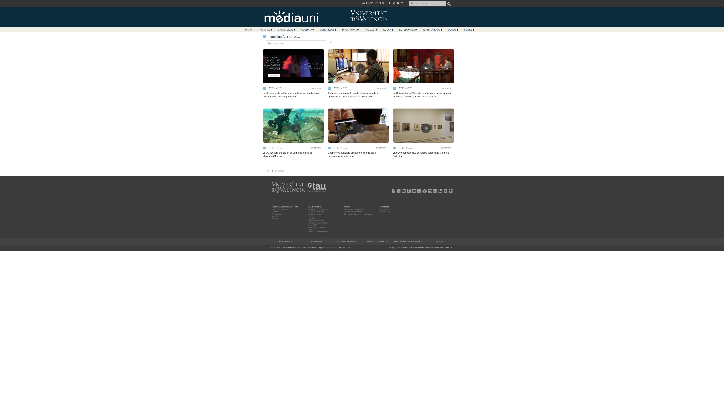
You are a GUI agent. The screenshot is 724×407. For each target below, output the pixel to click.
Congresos (328, 30)
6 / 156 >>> (275, 171)
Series (469, 30)
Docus (453, 30)
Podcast (371, 30)
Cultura (307, 30)
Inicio (248, 29)
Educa (388, 30)
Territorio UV (432, 30)
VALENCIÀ (367, 3)
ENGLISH (380, 3)
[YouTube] (398, 3)
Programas (350, 30)
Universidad (286, 30)
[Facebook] (389, 3)
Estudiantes (408, 30)
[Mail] (402, 3)
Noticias (266, 30)
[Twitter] (393, 3)
